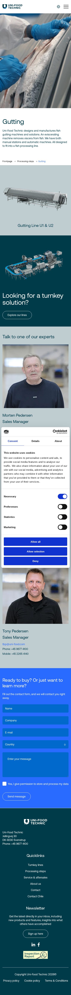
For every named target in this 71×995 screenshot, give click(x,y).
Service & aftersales (35, 877)
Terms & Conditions (56, 980)
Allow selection (35, 551)
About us (35, 883)
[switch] (60, 506)
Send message (17, 796)
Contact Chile (35, 896)
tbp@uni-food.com (13, 644)
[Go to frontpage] (12, 6)
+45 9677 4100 (19, 648)
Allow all (35, 541)
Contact (35, 890)
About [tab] (58, 440)
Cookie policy (32, 980)
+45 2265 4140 (20, 653)
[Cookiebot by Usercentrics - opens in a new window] (52, 432)
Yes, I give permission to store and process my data (38, 783)
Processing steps (25, 161)
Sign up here (35, 933)
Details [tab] (36, 440)
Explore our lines (17, 314)
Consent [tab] (13, 440)
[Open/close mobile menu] (66, 7)
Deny (35, 561)
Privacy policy (11, 980)
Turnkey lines (35, 864)
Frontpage (7, 161)
